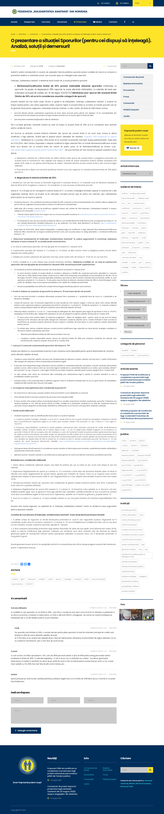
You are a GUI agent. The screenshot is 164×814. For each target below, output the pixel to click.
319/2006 (135, 450)
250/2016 (144, 445)
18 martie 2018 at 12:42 (98, 608)
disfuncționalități (128, 223)
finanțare (125, 228)
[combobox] (136, 173)
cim (129, 203)
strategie (67, 579)
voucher (125, 272)
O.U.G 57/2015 (127, 480)
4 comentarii (112, 66)
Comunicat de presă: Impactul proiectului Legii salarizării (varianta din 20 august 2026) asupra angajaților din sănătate (135, 396)
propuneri (136, 247)
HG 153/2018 (142, 460)
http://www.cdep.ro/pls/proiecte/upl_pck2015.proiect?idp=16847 (37, 150)
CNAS (141, 515)
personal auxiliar (98, 579)
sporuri (58, 579)
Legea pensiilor (127, 470)
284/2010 (125, 450)
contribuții (125, 208)
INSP (140, 549)
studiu (134, 267)
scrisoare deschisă (129, 257)
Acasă (14, 22)
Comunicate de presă (133, 77)
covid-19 (125, 213)
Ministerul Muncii (128, 571)
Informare (81, 22)
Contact (113, 22)
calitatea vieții (143, 198)
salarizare (31, 579)
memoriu (125, 238)
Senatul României (128, 591)
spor (140, 262)
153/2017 (29, 584)
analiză (15, 579)
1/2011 (124, 441)
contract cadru (138, 203)
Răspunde (113, 608)
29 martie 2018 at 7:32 (98, 651)
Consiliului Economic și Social (133, 534)
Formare (46, 22)
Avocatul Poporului (129, 510)
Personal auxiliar (143, 783)
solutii (50, 579)
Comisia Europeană (129, 524)
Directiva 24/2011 (128, 455)
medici (86, 579)
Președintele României (130, 586)
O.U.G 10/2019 (127, 475)
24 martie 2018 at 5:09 (98, 628)
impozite (131, 233)
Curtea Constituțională (130, 544)
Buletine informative (133, 83)
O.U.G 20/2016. (140, 475)
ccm (123, 203)
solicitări (42, 579)
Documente (129, 90)
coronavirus (137, 208)
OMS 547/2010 (140, 480)
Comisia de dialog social (131, 520)
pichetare (125, 247)
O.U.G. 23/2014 (141, 470)
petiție (140, 242)
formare (135, 228)
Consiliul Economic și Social (132, 529)
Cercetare (62, 22)
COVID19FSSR (144, 213)
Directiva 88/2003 (128, 460)
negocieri (135, 238)
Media (98, 22)
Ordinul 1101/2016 (142, 485)
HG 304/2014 (138, 465)
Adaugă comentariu (27, 730)
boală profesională (137, 193)
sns (140, 257)
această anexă (39, 211)
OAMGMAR (143, 576)
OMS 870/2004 (127, 485)
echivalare (142, 223)
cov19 (147, 208)
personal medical (128, 242)
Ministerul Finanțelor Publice (133, 566)
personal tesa (17, 584)
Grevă (144, 228)
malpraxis (142, 233)
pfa (147, 242)
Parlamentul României (130, 581)
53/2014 (133, 441)
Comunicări (128, 103)
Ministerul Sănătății (129, 576)
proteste (146, 247)
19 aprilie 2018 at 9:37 (98, 674)
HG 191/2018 (126, 465)
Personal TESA (126, 786)
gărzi (22, 579)
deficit (124, 218)
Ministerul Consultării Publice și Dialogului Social (133, 555)
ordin (144, 238)
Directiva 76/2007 (144, 455)
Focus (126, 96)
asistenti (77, 579)
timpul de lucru (145, 267)
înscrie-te (134, 148)
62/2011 (142, 441)
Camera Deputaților (129, 515)
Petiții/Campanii (131, 109)
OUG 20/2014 (126, 490)
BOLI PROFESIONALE (128, 198)
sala (123, 252)
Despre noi (29, 22)
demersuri (133, 218)
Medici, (132, 783)
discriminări (145, 218)
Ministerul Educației (129, 561)
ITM (146, 549)
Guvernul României (129, 549)
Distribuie (15, 564)
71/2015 (125, 445)
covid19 (134, 213)
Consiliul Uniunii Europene (132, 539)
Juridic (126, 116)
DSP (143, 544)
